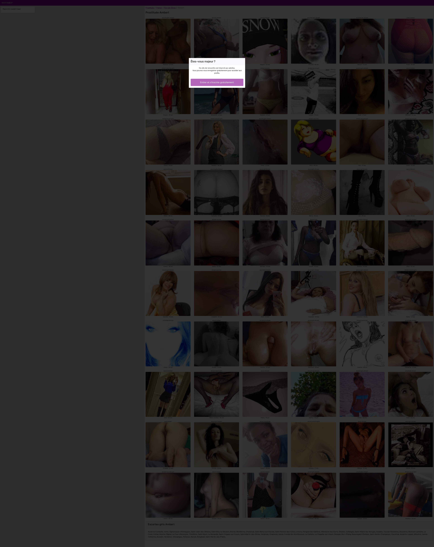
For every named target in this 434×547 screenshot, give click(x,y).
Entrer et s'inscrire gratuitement (217, 82)
